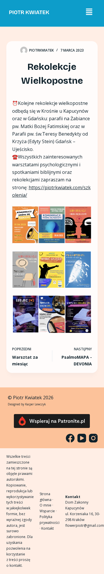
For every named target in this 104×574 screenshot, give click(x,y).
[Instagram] (93, 438)
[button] (89, 12)
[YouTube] (81, 438)
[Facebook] (70, 438)
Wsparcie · (48, 511)
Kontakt (47, 528)
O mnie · (46, 505)
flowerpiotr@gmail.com (84, 525)
